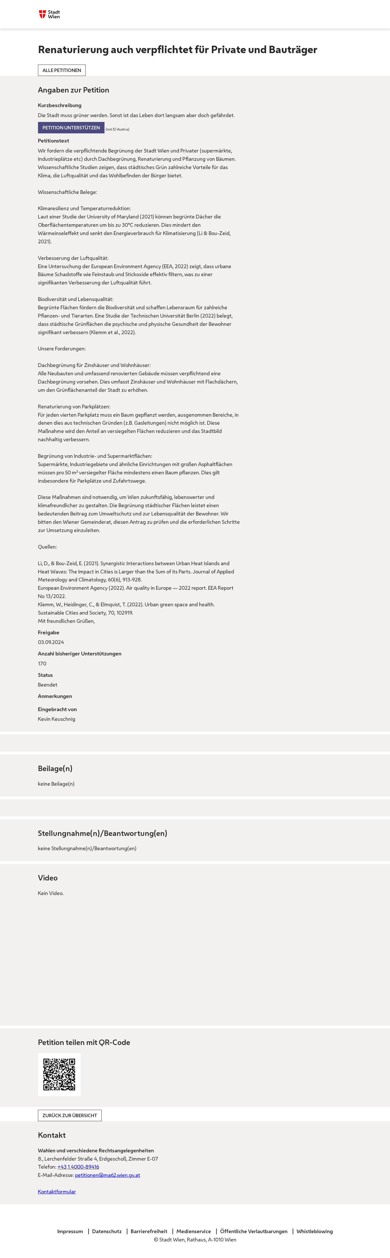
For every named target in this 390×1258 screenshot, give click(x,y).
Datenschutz (107, 1231)
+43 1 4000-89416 (78, 1166)
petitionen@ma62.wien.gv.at (107, 1174)
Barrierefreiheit (149, 1231)
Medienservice (193, 1231)
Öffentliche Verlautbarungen (254, 1231)
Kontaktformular (57, 1191)
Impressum (70, 1231)
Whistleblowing (315, 1231)
